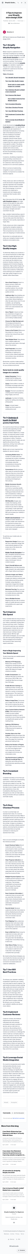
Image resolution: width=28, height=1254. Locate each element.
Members (6, 1234)
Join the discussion (19, 1113)
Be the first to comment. (19, 1118)
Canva (7, 384)
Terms (22, 1234)
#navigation (14, 1102)
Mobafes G (10, 32)
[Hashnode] (14, 1223)
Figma (7, 405)
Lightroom (8, 398)
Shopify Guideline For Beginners (10, 3)
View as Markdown (15, 23)
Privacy (17, 1234)
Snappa (7, 391)
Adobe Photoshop (10, 376)
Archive (12, 1234)
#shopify (6, 1102)
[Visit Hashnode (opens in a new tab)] (14, 1246)
